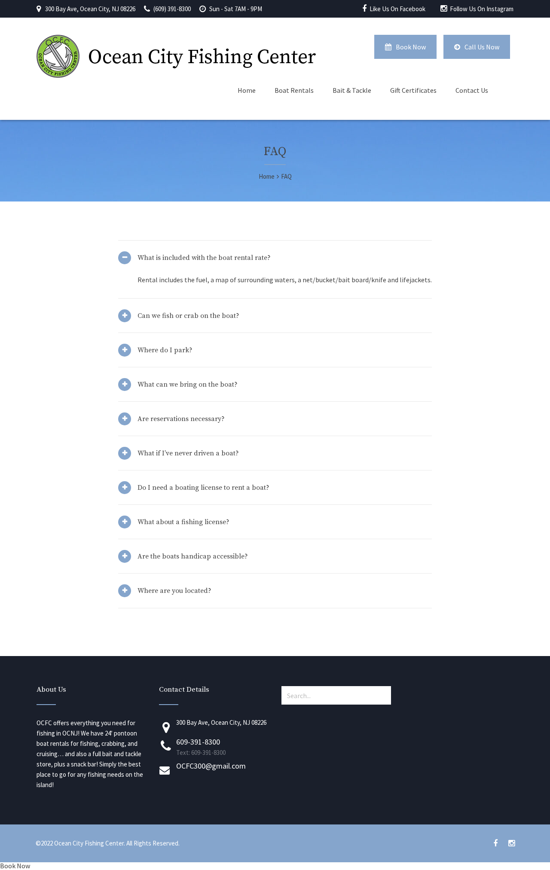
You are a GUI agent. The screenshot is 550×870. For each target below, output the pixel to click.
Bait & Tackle (352, 90)
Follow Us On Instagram (481, 9)
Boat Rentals (294, 90)
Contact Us (471, 90)
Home (247, 90)
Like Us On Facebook (397, 9)
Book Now (411, 47)
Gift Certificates (413, 90)
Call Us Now (481, 47)
